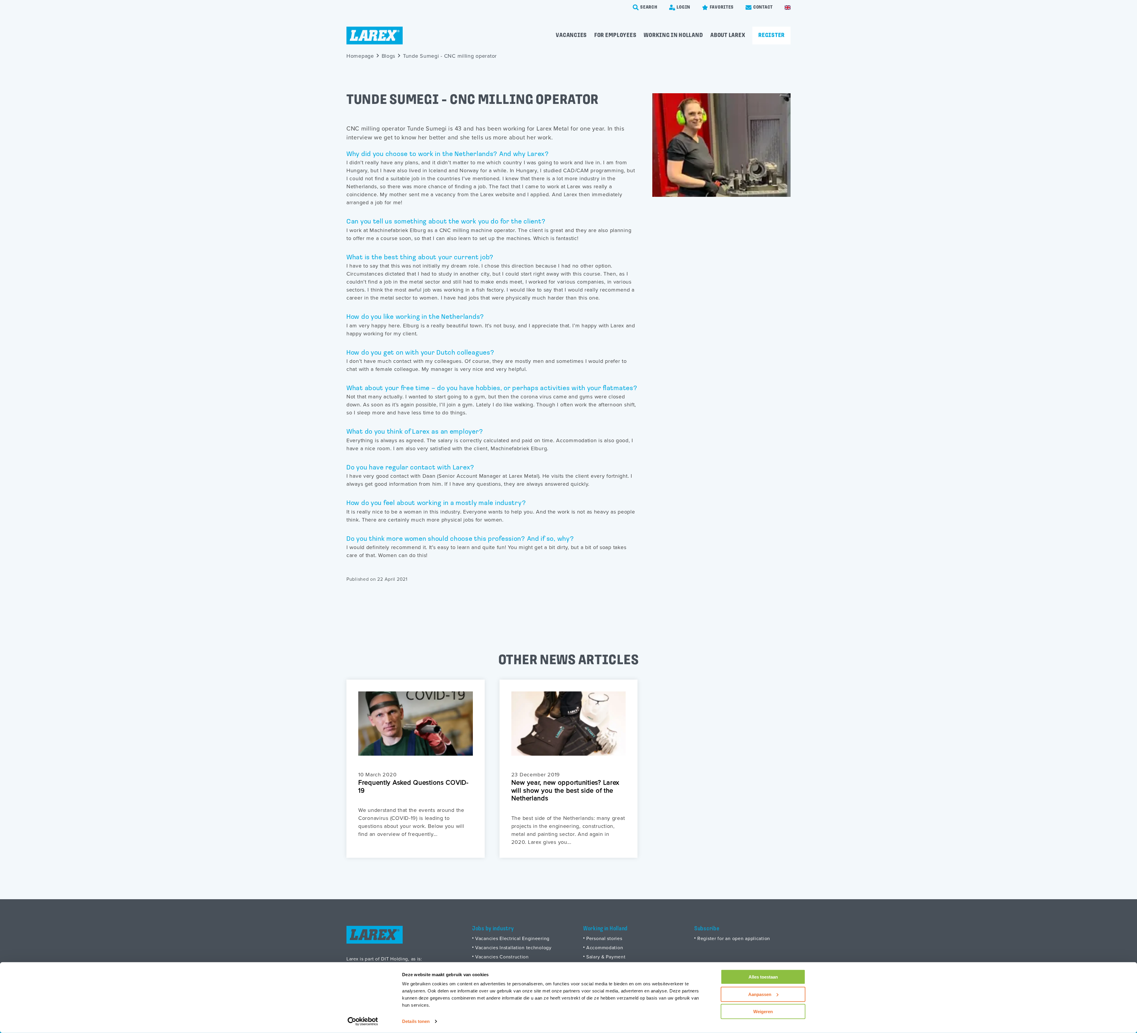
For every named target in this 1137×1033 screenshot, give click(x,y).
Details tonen (416, 1021)
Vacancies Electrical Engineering (512, 938)
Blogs (389, 55)
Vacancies (571, 35)
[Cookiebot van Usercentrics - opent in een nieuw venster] (363, 1021)
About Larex (727, 35)
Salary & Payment (606, 956)
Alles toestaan (763, 976)
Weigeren (763, 1011)
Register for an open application (733, 938)
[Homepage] (374, 35)
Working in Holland (673, 35)
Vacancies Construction (502, 956)
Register (771, 35)
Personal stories (604, 938)
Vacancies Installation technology (513, 947)
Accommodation (604, 947)
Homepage (360, 55)
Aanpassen (759, 994)
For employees (615, 35)
